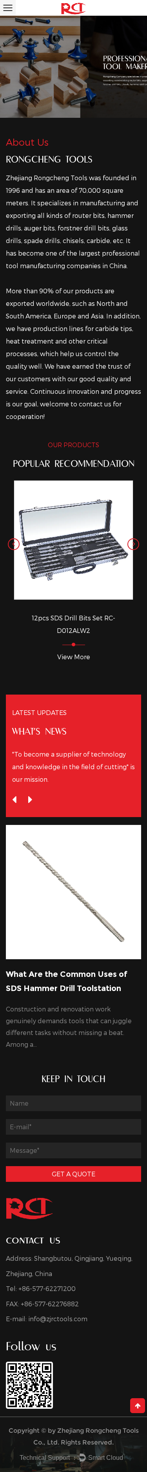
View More (73, 656)
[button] (14, 544)
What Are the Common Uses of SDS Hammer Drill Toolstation (66, 981)
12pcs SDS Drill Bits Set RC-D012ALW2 (73, 624)
